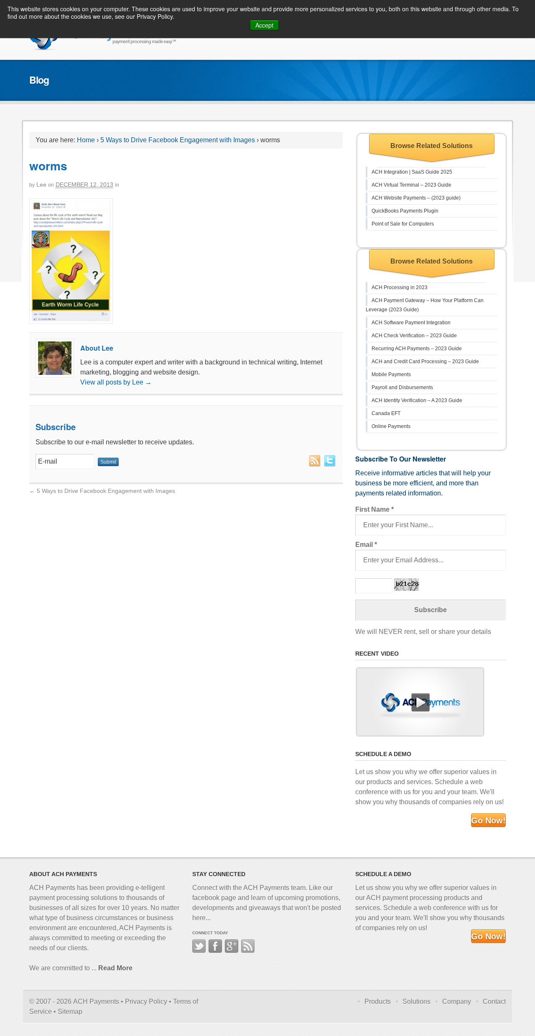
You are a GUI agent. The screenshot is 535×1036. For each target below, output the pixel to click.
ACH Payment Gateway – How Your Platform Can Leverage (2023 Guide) (425, 305)
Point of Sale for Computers (403, 224)
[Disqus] (186, 600)
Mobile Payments (391, 374)
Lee (41, 184)
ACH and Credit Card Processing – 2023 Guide (425, 361)
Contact (494, 1001)
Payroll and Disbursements (402, 387)
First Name (374, 509)
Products (377, 1001)
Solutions (417, 1001)
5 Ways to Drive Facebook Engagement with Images (177, 140)
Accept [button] (264, 25)
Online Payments (391, 426)
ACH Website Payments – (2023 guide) (416, 198)
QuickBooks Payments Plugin (405, 211)
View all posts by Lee (116, 382)
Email (366, 544)
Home (86, 140)
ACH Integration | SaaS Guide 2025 (412, 172)
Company (456, 1001)
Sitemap (70, 1011)
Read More (115, 968)
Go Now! (488, 820)
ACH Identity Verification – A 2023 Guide (417, 400)
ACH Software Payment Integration (411, 323)
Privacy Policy (146, 1001)
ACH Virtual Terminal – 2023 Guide (411, 185)
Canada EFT (386, 413)
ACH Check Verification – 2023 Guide (414, 335)
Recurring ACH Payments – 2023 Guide (417, 348)
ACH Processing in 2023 (400, 287)
